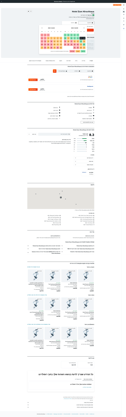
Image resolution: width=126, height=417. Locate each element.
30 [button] (74, 47)
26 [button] (65, 44)
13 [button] (84, 41)
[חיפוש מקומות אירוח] (123, 11)
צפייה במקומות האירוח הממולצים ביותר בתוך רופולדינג (38, 324)
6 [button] (54, 38)
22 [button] (77, 44)
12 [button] (65, 38)
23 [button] (74, 44)
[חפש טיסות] (123, 9)
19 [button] (65, 41)
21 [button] (80, 44)
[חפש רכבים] (123, 14)
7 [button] (51, 38)
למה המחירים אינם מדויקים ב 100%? (85, 407)
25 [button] (68, 44)
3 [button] (71, 35)
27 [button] (84, 47)
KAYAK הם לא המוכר (88, 402)
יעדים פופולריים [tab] (78, 379)
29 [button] (77, 47)
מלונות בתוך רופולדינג (87, 387)
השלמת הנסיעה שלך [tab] (88, 379)
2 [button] (74, 35)
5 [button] (57, 38)
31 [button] (41, 47)
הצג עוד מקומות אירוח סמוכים (33, 267)
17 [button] (71, 41)
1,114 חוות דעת (84, 15)
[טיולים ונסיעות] (123, 24)
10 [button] (71, 38)
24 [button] (71, 44)
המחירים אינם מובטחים (68, 398)
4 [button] (68, 35)
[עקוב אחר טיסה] (123, 21)
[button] (1, 1)
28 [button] (81, 47)
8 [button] (48, 38)
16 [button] (74, 41)
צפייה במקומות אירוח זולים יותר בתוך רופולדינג (37, 295)
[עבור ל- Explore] (123, 18)
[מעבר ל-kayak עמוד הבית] (117, 5)
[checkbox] (87, 173)
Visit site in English (58, 1)
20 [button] (84, 44)
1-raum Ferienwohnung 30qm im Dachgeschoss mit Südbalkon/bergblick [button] (37, 313)
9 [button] (74, 38)
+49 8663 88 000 (90, 18)
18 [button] (68, 41)
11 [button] (68, 38)
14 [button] (80, 41)
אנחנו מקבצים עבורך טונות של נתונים (85, 405)
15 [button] (77, 41)
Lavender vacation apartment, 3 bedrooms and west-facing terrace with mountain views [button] (36, 284)
